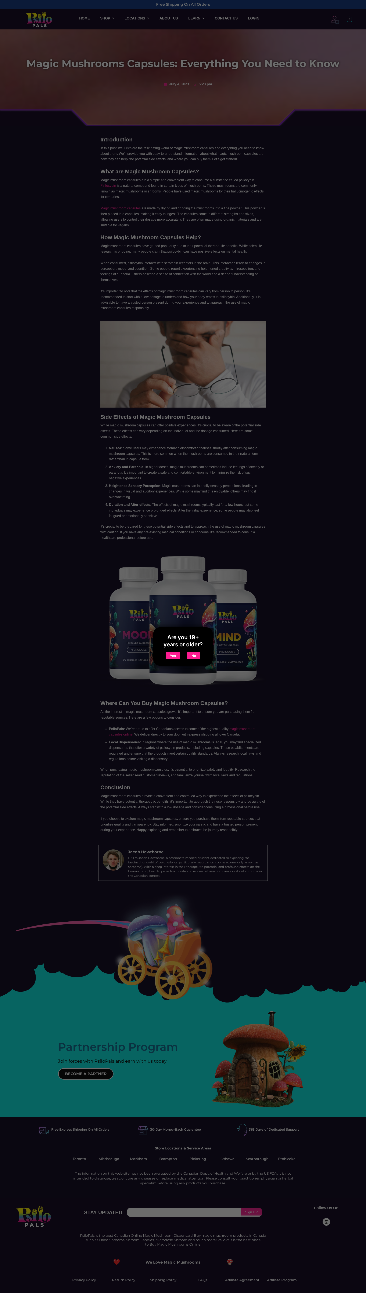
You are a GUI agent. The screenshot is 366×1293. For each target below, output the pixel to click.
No (193, 656)
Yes (173, 656)
